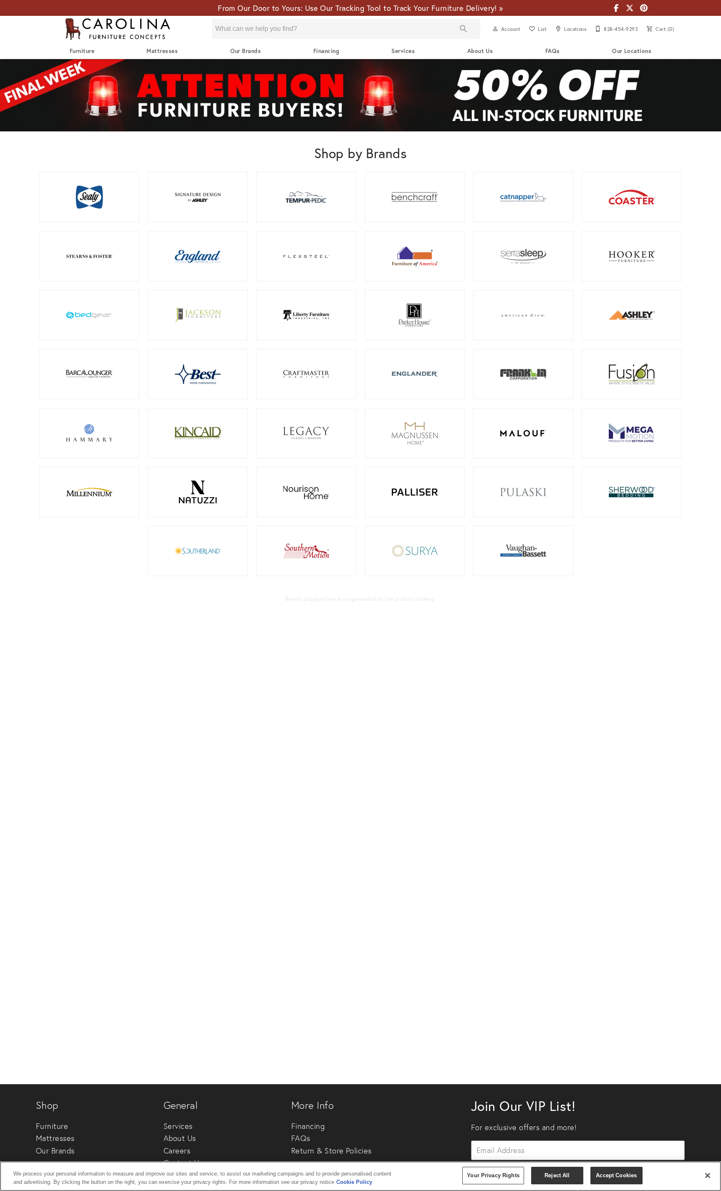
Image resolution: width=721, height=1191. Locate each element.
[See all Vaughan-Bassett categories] (523, 550)
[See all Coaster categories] (632, 197)
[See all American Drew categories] (523, 315)
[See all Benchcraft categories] (415, 197)
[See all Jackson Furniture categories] (198, 315)
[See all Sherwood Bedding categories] (632, 492)
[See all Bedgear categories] (89, 315)
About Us (480, 51)
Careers (177, 1151)
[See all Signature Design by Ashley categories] (198, 197)
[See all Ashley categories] (632, 315)
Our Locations (631, 51)
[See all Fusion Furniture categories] (632, 374)
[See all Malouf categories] (523, 433)
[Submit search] (463, 28)
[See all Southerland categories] (198, 550)
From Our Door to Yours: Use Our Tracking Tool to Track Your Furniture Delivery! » (360, 8)
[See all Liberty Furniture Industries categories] (306, 315)
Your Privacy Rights (493, 1175)
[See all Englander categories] (415, 374)
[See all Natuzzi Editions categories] (198, 492)
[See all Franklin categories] (523, 374)
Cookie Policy (354, 1182)
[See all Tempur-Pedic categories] (306, 197)
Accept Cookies (616, 1175)
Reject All (557, 1175)
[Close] (707, 1175)
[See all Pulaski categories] (523, 492)
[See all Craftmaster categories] (306, 374)
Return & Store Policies (331, 1151)
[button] (495, 29)
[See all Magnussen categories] (415, 433)
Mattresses (162, 51)
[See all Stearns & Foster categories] (89, 256)
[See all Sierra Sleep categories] (523, 256)
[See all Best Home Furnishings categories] (198, 374)
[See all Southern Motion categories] (306, 550)
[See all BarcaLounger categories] (89, 374)
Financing (326, 51)
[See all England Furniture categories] (198, 256)
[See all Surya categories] (415, 550)
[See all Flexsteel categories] (306, 256)
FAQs (552, 51)
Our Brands (245, 51)
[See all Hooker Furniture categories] (632, 256)
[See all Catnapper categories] (523, 197)
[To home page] (117, 29)
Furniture (82, 51)
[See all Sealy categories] (89, 197)
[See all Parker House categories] (415, 315)
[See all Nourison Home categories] (306, 492)
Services (403, 51)
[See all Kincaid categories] (198, 433)
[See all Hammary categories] (89, 433)
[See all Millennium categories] (89, 492)
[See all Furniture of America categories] (415, 256)
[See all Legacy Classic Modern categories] (306, 433)
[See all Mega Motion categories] (632, 433)
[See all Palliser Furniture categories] (415, 492)
